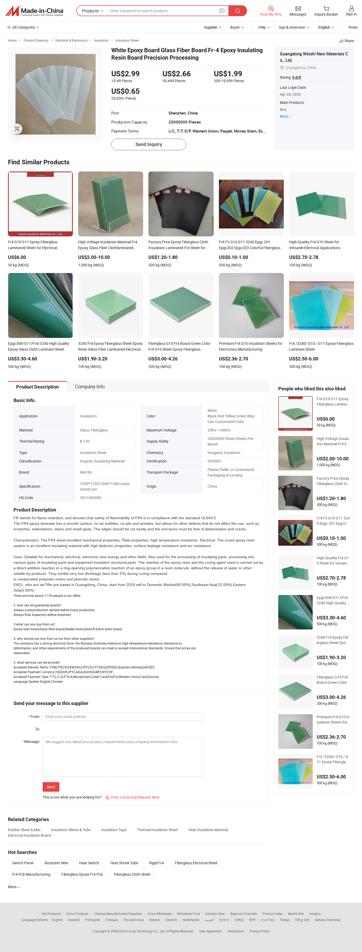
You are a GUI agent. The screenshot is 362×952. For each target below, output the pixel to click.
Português (92, 920)
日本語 (239, 920)
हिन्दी (252, 920)
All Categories (23, 27)
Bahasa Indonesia (328, 920)
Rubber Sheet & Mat (24, 829)
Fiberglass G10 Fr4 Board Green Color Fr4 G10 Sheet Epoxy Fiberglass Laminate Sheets (333, 680)
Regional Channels (243, 913)
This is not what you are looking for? (72, 797)
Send (51, 786)
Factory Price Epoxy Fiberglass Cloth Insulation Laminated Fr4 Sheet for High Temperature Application (333, 481)
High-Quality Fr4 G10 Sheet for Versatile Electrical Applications (333, 560)
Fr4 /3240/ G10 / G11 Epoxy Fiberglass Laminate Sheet (333, 759)
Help (262, 27)
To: (37, 728)
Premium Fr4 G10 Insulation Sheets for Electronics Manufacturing (333, 719)
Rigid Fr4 (156, 862)
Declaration (236, 931)
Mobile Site (296, 913)
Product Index (272, 913)
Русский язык (134, 920)
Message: (31, 741)
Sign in (351, 13)
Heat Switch (89, 862)
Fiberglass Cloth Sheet (132, 874)
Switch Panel (22, 862)
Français (112, 920)
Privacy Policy (260, 931)
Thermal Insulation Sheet (157, 829)
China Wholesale (159, 913)
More (284, 116)
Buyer (235, 27)
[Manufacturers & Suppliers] (34, 10)
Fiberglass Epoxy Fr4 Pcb (82, 874)
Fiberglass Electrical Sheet (196, 862)
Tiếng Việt (302, 920)
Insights (315, 913)
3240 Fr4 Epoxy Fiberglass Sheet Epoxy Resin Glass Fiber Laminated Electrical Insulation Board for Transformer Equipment (333, 640)
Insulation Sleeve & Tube (71, 829)
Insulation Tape (113, 829)
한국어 (224, 920)
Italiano (154, 920)
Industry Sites (215, 913)
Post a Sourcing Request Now (132, 797)
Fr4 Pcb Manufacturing (31, 874)
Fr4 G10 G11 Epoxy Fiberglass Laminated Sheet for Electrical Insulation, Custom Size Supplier (333, 401)
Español (74, 920)
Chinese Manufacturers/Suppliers (118, 913)
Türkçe (284, 920)
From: (34, 716)
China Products (77, 913)
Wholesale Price (188, 913)
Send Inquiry (148, 144)
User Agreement (210, 931)
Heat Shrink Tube (124, 862)
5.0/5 (296, 77)
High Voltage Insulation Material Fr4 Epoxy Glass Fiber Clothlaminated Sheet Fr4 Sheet (333, 441)
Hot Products (51, 913)
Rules (353, 27)
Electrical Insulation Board (29, 835)
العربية (209, 920)
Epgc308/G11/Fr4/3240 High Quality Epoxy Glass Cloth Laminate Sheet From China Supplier (333, 600)
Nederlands (191, 920)
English (57, 920)
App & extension (292, 27)
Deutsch (171, 920)
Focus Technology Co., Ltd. (146, 931)
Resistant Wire (56, 862)
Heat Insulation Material (208, 829)
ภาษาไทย (267, 920)
